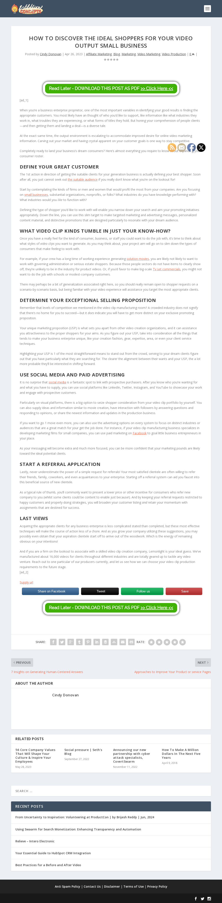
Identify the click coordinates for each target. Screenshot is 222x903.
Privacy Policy (157, 886)
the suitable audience (83, 179)
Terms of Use (133, 886)
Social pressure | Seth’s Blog (83, 752)
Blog (116, 54)
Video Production (174, 54)
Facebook (140, 433)
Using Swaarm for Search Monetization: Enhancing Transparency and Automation (78, 829)
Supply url (26, 582)
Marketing (129, 54)
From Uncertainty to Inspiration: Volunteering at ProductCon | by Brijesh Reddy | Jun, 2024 (84, 817)
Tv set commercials (166, 269)
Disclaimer (112, 886)
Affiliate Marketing (99, 54)
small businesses (36, 195)
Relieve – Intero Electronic (34, 841)
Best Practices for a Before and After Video (48, 865)
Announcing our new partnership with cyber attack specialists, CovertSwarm (131, 756)
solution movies (138, 259)
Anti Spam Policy (67, 886)
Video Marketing (148, 54)
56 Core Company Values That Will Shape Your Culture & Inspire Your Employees (35, 756)
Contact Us (92, 886)
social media (57, 382)
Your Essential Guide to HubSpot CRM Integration (53, 853)
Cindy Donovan (50, 54)
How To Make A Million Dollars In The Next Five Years (181, 754)
